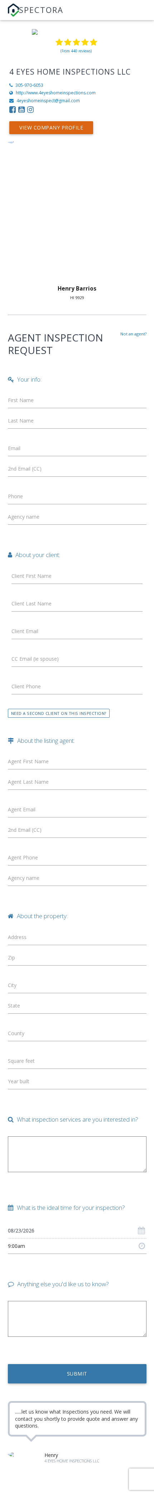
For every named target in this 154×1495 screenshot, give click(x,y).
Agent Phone (23, 857)
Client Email (24, 631)
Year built (18, 1081)
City (12, 985)
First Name (21, 400)
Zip (11, 957)
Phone (15, 496)
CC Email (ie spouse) (35, 658)
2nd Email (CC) (25, 468)
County (16, 1033)
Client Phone (26, 686)
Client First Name (31, 575)
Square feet (21, 1060)
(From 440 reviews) (76, 50)
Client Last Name (31, 603)
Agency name (23, 516)
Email (14, 448)
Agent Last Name (28, 781)
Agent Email (21, 809)
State (14, 1005)
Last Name (21, 420)
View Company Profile (51, 127)
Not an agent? (133, 333)
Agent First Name (28, 761)
